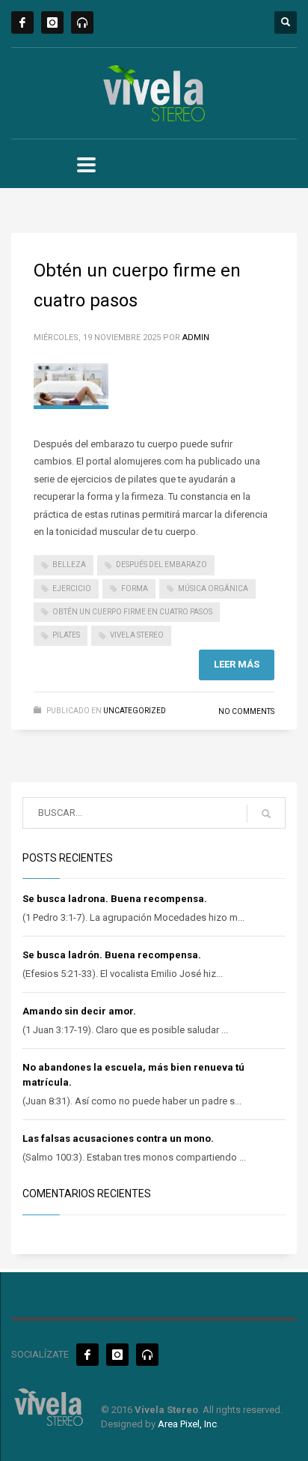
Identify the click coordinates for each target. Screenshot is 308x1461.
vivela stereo (137, 635)
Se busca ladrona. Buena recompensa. (114, 898)
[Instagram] (52, 22)
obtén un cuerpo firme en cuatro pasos (132, 612)
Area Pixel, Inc (187, 1424)
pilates (66, 635)
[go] (266, 813)
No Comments (246, 711)
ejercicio (71, 588)
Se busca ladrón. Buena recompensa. (111, 955)
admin (195, 337)
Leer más (236, 664)
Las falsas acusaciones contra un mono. (118, 1138)
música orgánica (213, 588)
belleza (69, 564)
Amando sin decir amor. (79, 1011)
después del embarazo (161, 564)
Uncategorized (134, 711)
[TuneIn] (82, 22)
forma (134, 588)
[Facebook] (22, 22)
